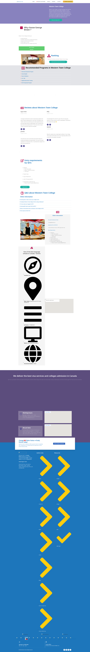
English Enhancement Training (27, 80)
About (34, 1)
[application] (45, 1)
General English (24, 73)
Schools (48, 1)
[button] (68, 1)
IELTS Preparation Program (27, 82)
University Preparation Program (27, 71)
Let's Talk (23, 78)
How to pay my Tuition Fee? (25, 210)
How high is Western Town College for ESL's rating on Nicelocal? (32, 201)
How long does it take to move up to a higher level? (29, 199)
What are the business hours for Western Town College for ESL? (32, 208)
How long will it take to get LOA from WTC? (28, 206)
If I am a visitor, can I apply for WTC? (27, 204)
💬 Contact (59, 1)
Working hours (27, 413)
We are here (27, 428)
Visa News (53, 1)
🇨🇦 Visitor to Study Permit (41, 1)
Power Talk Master (25, 76)
